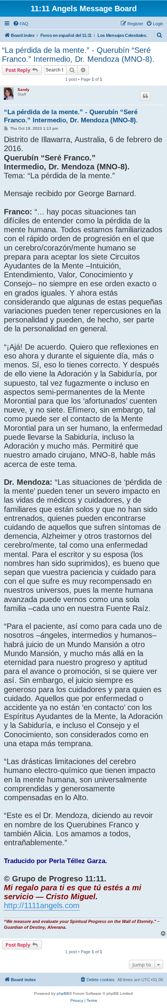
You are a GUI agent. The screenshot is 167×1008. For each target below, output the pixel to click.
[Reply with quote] (145, 96)
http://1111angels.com (42, 905)
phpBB (63, 993)
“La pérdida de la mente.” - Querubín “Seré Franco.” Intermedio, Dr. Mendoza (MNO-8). (78, 54)
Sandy (23, 89)
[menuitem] (20, 23)
